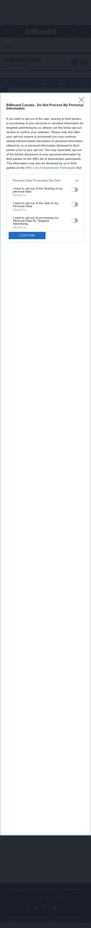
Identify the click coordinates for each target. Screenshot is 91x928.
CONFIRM (27, 235)
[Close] (83, 101)
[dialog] (45, 464)
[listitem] (45, 180)
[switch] (74, 190)
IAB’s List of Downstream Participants (51, 167)
